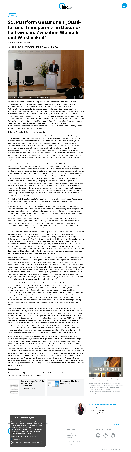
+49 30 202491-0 (74, 442)
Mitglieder (104, 385)
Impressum (113, 449)
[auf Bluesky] (113, 435)
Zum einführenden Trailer (19, 132)
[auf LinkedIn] (105, 435)
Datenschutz (104, 449)
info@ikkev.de (72, 444)
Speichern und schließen (33, 442)
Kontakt (120, 449)
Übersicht (12, 15)
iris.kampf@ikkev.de (97, 413)
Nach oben (116, 424)
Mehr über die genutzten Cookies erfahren (24, 436)
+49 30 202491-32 (97, 411)
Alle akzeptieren (17, 442)
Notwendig (16, 439)
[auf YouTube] (98, 435)
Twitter (28, 373)
